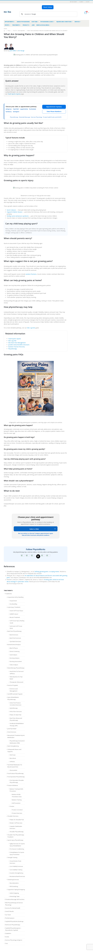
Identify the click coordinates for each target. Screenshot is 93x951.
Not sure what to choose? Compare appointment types (35, 533)
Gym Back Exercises (15, 641)
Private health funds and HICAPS (52, 117)
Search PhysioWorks (23, 21)
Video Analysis (14, 665)
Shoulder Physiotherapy (17, 831)
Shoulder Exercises (12, 816)
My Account (73, 1)
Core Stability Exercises (16, 866)
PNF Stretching (14, 886)
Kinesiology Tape (14, 896)
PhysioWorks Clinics (46, 21)
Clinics (81, 1)
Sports (7, 25)
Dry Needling (13, 604)
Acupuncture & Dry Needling (15, 597)
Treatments (16, 25)
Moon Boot (13, 758)
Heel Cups (13, 755)
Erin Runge (21, 51)
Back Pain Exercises (15, 638)
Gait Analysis (13, 655)
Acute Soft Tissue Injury (16, 610)
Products (26, 25)
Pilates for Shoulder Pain (17, 819)
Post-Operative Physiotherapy (16, 777)
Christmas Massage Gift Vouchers (14, 899)
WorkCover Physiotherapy (12, 925)
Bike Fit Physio (14, 648)
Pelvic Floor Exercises (16, 711)
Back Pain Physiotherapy (14, 631)
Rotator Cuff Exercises (16, 823)
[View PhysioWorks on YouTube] (33, 556)
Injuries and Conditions (63, 21)
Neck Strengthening (13, 746)
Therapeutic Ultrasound (16, 682)
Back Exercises (14, 635)
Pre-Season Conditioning (17, 849)
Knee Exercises (11, 732)
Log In (87, 1)
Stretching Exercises (13, 879)
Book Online (47, 7)
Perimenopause (9, 918)
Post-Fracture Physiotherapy (15, 773)
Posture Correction (17, 810)
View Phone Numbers (54, 111)
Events (7, 937)
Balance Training (16, 800)
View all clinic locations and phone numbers (35, 535)
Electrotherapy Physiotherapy (15, 668)
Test (6, 943)
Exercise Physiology (36, 117)
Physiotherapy (14, 117)
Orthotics (12, 761)
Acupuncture (13, 601)
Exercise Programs (12, 685)
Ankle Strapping (14, 893)
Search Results (9, 911)
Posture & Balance (12, 785)
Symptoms (8, 933)
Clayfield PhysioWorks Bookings (14, 921)
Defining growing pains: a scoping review (46, 571)
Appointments (9, 21)
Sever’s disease (11, 210)
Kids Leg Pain (31, 328)
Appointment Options (54, 107)
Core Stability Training (16, 870)
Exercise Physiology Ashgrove (13, 940)
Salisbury (9, 111)
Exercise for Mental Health (12, 908)
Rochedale (32, 109)
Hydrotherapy (14, 708)
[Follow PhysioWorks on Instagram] (28, 556)
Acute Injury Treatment (13, 607)
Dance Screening (14, 651)
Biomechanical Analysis (14, 644)
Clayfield (16, 109)
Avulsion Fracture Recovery (16, 347)
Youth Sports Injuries (14, 94)
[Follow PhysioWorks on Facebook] (23, 556)
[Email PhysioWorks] (48, 556)
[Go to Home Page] (4, 31)
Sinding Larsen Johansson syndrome (18, 216)
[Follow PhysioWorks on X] (43, 556)
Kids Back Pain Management (17, 343)
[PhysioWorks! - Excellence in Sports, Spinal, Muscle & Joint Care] (7, 12)
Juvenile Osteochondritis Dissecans (18, 345)
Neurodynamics (14, 883)
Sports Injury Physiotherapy (15, 840)
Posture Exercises (17, 813)
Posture (12, 806)
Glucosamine (13, 770)
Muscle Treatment (15, 617)
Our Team (34, 21)
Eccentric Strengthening (16, 873)
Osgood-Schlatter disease (14, 212)
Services (77, 21)
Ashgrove (9, 109)
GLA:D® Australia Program (14, 694)
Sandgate (16, 111)
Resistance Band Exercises (17, 876)
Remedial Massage (24, 117)
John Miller (13, 51)
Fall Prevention (16, 803)
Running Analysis (14, 658)
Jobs (33, 25)
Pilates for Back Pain (15, 715)
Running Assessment (16, 661)
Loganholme (24, 109)
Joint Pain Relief (11, 728)
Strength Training (12, 857)
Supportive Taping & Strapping (16, 889)
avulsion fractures (31, 274)
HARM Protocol (14, 614)
